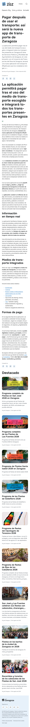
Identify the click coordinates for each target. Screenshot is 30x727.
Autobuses (8, 288)
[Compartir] (14, 78)
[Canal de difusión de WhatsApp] (18, 707)
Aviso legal (4, 723)
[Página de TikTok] (14, 707)
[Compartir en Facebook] (3, 78)
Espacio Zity (6, 10)
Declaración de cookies (18, 720)
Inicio (20, 4)
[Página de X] (7, 707)
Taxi (6, 302)
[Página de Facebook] (3, 707)
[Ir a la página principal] (7, 4)
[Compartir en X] (7, 78)
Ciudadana (6, 357)
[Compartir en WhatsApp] (10, 78)
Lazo (25, 355)
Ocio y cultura (17, 10)
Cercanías (8, 296)
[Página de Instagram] (10, 707)
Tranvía (7, 290)
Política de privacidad (7, 720)
